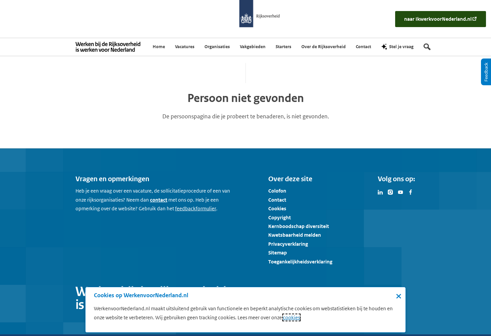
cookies (291, 317)
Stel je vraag (401, 46)
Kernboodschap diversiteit (298, 226)
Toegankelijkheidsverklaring (300, 261)
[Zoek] (427, 46)
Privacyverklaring (288, 244)
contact (158, 200)
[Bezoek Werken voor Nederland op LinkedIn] (380, 192)
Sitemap (277, 252)
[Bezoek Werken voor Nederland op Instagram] (390, 192)
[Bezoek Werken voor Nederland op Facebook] (410, 192)
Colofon (277, 191)
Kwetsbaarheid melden (294, 235)
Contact (277, 200)
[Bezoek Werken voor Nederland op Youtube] (400, 192)
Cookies (277, 208)
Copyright (279, 217)
